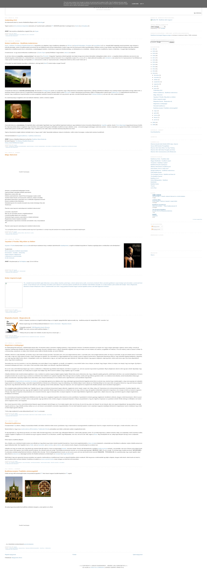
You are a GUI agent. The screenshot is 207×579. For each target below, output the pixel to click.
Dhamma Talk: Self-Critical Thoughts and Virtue (163, 149)
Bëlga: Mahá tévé (11, 155)
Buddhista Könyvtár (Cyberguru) (159, 164)
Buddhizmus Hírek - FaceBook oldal (160, 159)
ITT (52, 26)
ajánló (11, 271)
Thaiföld (42, 548)
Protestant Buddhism (97, 94)
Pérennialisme (34, 429)
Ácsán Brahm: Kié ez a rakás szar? (160, 168)
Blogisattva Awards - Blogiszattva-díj (17, 318)
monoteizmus (30, 146)
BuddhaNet (153, 182)
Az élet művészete (9, 258)
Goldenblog (40, 22)
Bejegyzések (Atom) (17, 557)
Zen (34, 59)
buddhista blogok (14, 34)
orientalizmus (108, 58)
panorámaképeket (28, 544)
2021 (154, 49)
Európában (89, 45)
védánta (59, 445)
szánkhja (50, 445)
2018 (154, 55)
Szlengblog (85, 26)
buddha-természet (102, 448)
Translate (162, 28)
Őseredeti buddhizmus (13, 423)
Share (152, 255)
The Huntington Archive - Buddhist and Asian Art (163, 174)
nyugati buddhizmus (40, 146)
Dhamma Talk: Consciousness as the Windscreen (163, 151)
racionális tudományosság (53, 146)
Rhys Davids (67, 92)
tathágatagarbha (35, 462)
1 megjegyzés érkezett (11, 415)
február (156, 117)
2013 (154, 66)
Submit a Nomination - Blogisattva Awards (60, 323)
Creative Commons (97, 567)
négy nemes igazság (40, 414)
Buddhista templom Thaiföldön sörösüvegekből (21, 471)
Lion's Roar (154, 188)
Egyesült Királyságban (79, 45)
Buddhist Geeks (155, 184)
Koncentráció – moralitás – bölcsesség (15, 252)
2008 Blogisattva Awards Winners (40, 327)
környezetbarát (13, 548)
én (10, 462)
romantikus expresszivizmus (69, 146)
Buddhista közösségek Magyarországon (161, 35)
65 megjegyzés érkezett (12, 463)
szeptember (157, 81)
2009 (154, 122)
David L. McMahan (10, 45)
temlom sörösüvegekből (32, 548)
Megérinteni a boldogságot (14, 345)
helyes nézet (91, 443)
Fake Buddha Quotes (156, 172)
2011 (154, 71)
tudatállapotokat (64, 245)
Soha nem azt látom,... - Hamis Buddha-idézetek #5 (164, 206)
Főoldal (74, 554)
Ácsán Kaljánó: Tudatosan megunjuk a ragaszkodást (164, 201)
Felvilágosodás (46, 90)
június (155, 88)
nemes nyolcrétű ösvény (47, 459)
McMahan (11, 146)
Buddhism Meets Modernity (39, 139)
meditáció (16, 271)
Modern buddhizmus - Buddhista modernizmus (21, 43)
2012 (154, 68)
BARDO (154, 214)
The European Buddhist (159, 209)
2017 (154, 57)
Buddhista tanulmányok (159, 204)
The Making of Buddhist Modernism (24, 45)
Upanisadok (41, 445)
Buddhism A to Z (155, 178)
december (156, 75)
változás (49, 414)
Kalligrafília (155, 215)
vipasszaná (26, 245)
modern (17, 146)
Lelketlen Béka (156, 200)
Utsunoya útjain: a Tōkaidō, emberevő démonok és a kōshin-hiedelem (168, 196)
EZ (34, 411)
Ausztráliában (97, 45)
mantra (15, 232)
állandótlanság (13, 414)
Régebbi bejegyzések (10, 554)
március (156, 115)
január (155, 119)
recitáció (27, 232)
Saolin (45, 63)
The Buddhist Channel (156, 176)
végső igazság (55, 462)
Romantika (46, 56)
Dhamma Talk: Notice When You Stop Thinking (163, 148)
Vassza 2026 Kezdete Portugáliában (160, 146)
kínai (15, 311)
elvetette (64, 448)
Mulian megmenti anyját (13, 278)
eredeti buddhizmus (16, 462)
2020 (154, 51)
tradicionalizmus (25, 429)
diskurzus (66, 52)
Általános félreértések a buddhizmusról (161, 166)
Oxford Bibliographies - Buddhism (159, 180)
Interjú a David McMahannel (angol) (14, 142)
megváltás (104, 125)
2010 (154, 73)
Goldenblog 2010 (11, 20)
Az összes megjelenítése (197, 219)
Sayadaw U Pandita (10, 245)
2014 (154, 64)
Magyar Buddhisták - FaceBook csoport (161, 160)
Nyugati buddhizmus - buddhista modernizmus (29, 135)
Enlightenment (115, 92)
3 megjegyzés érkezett (11, 147)
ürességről (58, 453)
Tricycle (153, 186)
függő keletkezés (24, 414)
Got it (142, 3)
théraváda (48, 548)
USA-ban (69, 45)
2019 (154, 53)
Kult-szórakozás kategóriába (21, 26)
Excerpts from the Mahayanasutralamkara (162, 211)
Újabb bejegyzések (138, 554)
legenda (19, 311)
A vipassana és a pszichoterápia (13, 256)
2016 (154, 60)
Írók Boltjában (22, 261)
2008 (154, 124)
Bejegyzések (156, 226)
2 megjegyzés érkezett (11, 234)
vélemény (62, 462)
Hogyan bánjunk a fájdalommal (13, 254)
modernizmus (22, 146)
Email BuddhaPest (155, 132)
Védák (31, 445)
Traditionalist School (43, 429)
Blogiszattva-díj (24, 336)
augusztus (156, 84)
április (155, 113)
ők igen (36, 31)
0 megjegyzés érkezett (11, 35)
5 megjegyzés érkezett (11, 312)
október (156, 79)
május (155, 110)
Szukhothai (22, 548)
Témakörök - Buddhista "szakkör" (159, 162)
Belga (10, 232)
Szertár (77, 26)
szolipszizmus (15, 453)
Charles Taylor (41, 52)
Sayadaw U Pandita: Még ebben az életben (20, 241)
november (156, 77)
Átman (95, 434)
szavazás (31, 34)
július (155, 86)
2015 (154, 62)
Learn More (135, 3)
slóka (32, 232)
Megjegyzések (156, 229)
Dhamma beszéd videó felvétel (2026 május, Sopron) (164, 144)
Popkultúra (21, 232)
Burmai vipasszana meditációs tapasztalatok (16, 251)
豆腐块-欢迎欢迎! (156, 195)
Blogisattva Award (14, 336)
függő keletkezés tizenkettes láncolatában (26, 381)
